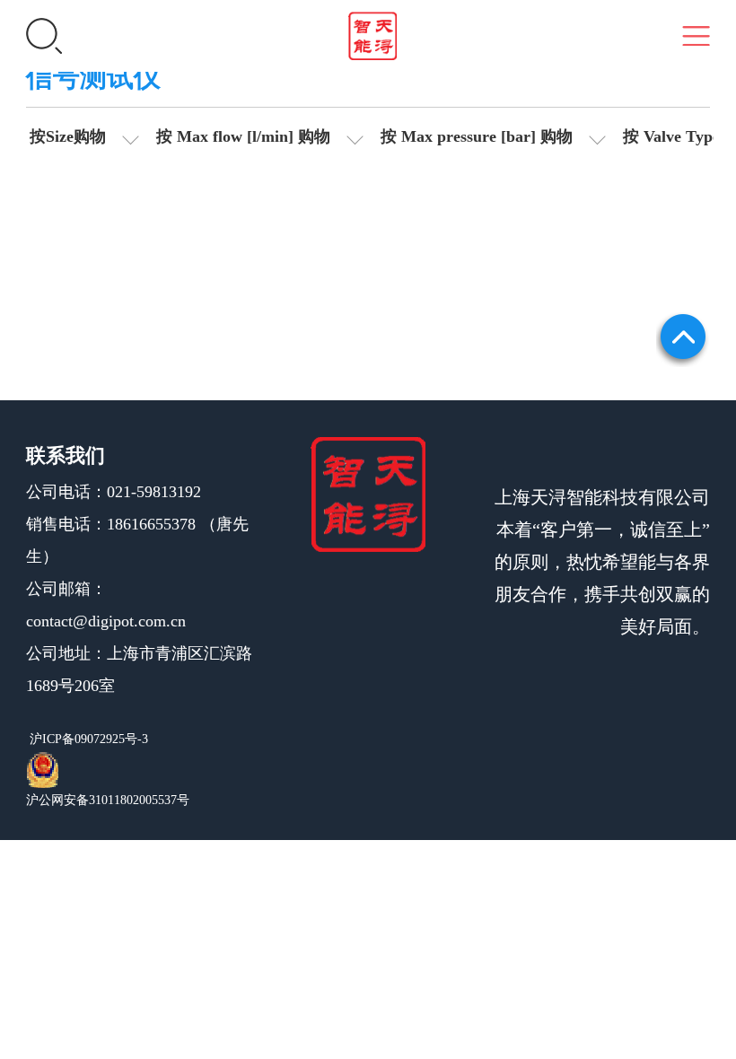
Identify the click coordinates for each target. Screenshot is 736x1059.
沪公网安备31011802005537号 (107, 800)
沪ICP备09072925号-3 (87, 739)
